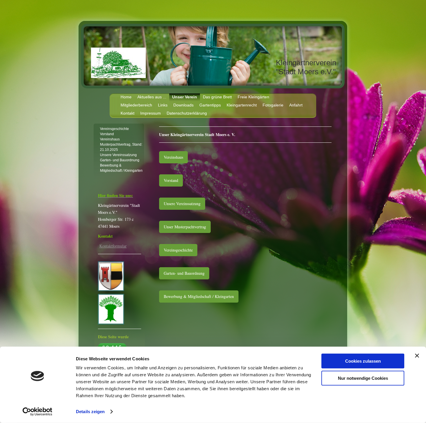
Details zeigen (90, 411)
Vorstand (171, 180)
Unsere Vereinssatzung (182, 203)
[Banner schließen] (417, 356)
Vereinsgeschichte (178, 250)
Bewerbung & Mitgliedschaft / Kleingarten (199, 296)
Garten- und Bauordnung (184, 273)
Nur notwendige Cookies (363, 377)
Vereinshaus (173, 157)
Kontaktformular (113, 246)
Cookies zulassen (363, 361)
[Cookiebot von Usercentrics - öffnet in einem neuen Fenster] (37, 411)
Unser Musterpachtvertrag (185, 226)
